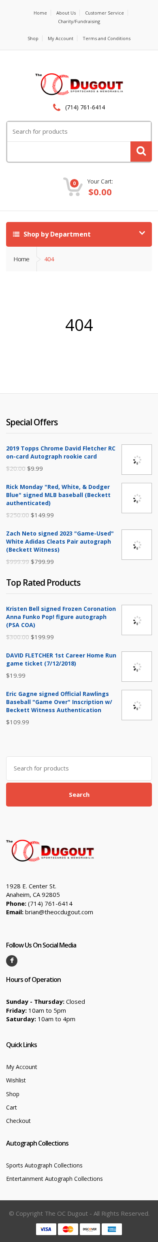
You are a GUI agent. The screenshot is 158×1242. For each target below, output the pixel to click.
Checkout (18, 1121)
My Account (60, 38)
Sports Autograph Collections (44, 1165)
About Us (66, 13)
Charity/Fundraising (79, 21)
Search (79, 794)
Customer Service (104, 13)
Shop (33, 38)
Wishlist (16, 1080)
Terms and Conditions (106, 38)
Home (40, 13)
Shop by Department (56, 234)
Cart (11, 1107)
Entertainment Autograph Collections (54, 1178)
